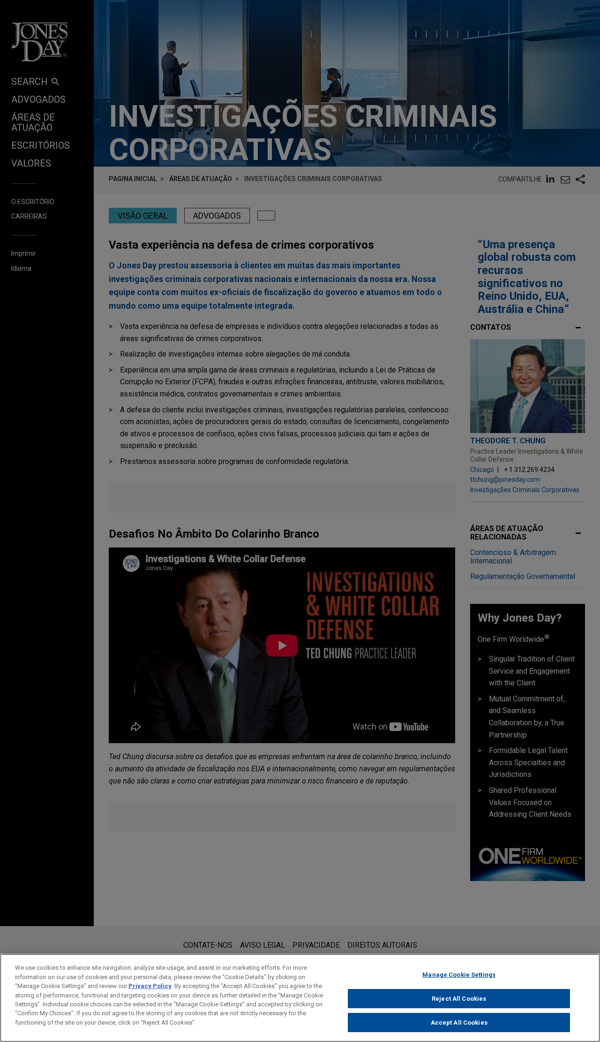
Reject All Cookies (459, 998)
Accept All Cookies (459, 1022)
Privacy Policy (150, 985)
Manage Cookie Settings (458, 974)
